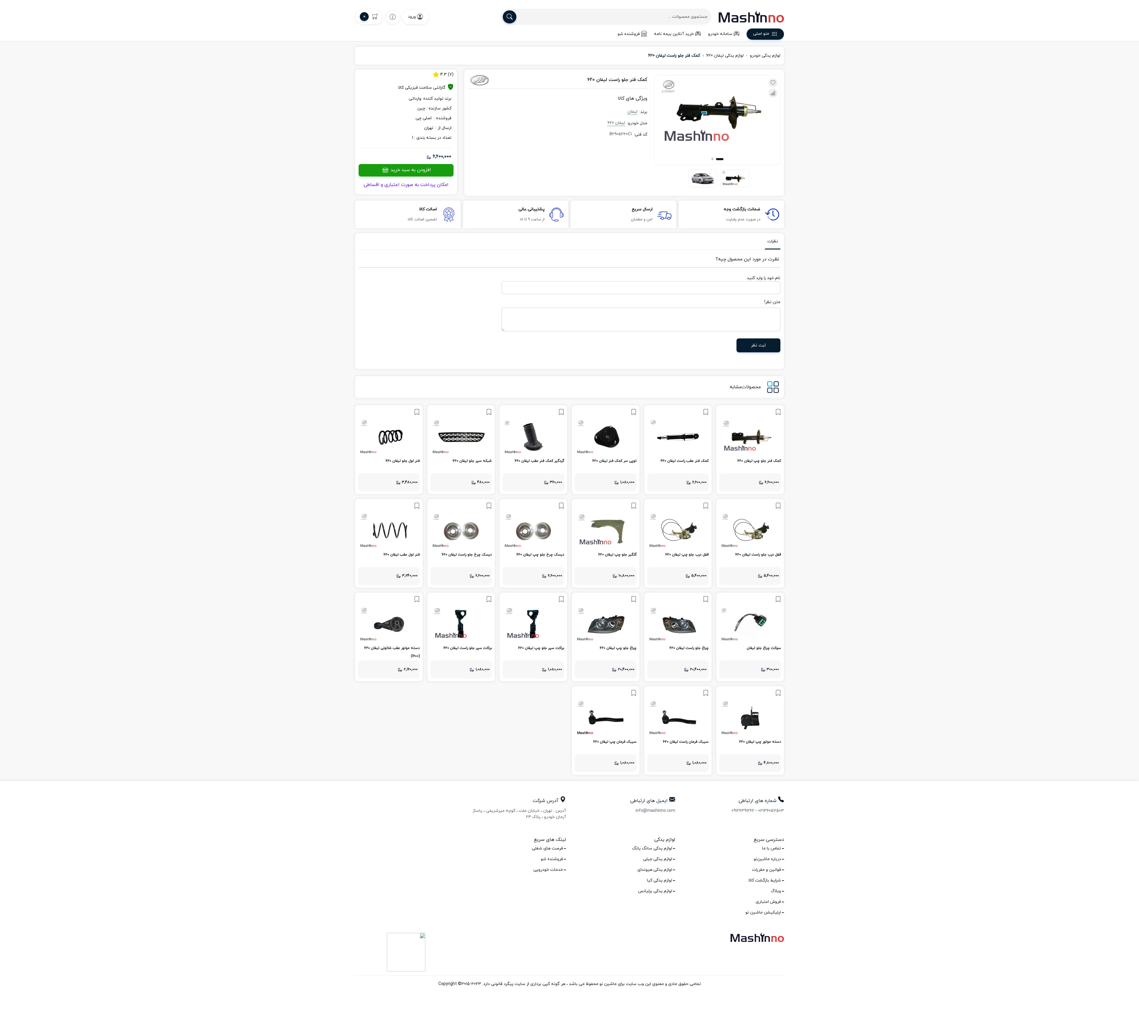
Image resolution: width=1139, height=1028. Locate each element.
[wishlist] (393, 16)
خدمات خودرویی (548, 870)
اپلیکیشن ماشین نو (763, 912)
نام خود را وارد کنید (763, 278)
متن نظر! (772, 302)
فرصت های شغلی (547, 848)
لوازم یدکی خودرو (765, 55)
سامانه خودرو (720, 34)
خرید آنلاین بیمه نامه (674, 34)
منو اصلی (761, 34)
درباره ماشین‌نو (767, 859)
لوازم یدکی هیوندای (654, 870)
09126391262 (742, 811)
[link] (750, 449)
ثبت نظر (758, 345)
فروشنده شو (629, 34)
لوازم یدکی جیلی (657, 859)
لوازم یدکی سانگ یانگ (652, 848)
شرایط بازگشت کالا (764, 880)
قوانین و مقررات (766, 870)
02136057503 (771, 811)
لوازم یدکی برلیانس (655, 891)
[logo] (751, 17)
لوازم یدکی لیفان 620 (725, 55)
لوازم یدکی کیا (659, 880)
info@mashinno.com (655, 811)
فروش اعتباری (768, 902)
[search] (509, 16)
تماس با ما (771, 848)
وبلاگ (776, 891)
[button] (719, 159)
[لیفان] (495, 80)
